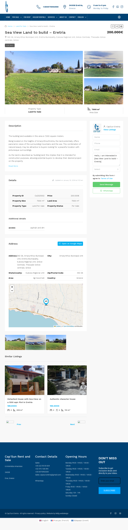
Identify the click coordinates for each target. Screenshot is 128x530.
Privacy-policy (40, 513)
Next (72, 424)
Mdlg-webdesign (61, 513)
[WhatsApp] (120, 513)
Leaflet (58, 326)
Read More (13, 166)
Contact (72, 17)
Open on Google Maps (71, 243)
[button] (113, 26)
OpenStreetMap (68, 326)
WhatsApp (108, 191)
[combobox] (106, 169)
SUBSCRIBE (109, 490)
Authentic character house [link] (63, 399)
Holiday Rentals (39, 17)
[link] (24, 380)
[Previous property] (10, 424)
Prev (19, 424)
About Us (63, 17)
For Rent (27, 17)
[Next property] (81, 424)
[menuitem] (119, 17)
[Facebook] (111, 513)
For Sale (15, 17)
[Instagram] (116, 513)
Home (8, 17)
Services (51, 17)
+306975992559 (50, 7)
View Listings (110, 130)
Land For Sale (21, 26)
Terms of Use (106, 178)
